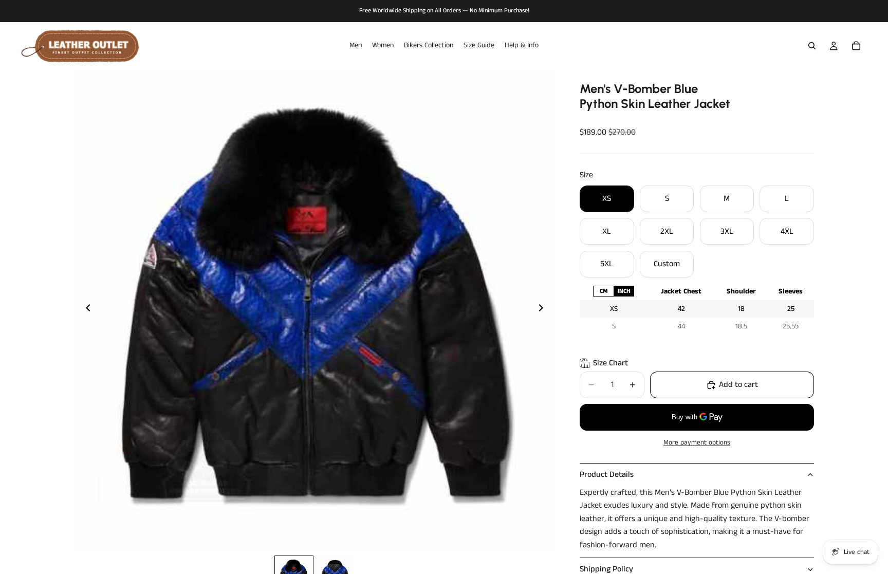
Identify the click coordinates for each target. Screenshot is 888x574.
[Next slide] (543, 310)
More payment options (696, 443)
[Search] (812, 45)
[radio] (603, 291)
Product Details (607, 474)
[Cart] (856, 45)
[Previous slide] (85, 310)
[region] (697, 309)
